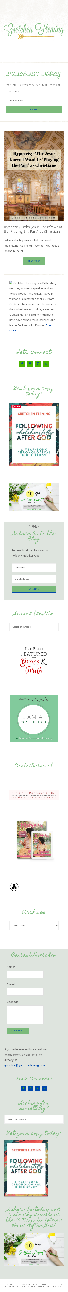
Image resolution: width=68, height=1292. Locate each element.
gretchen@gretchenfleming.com (24, 1065)
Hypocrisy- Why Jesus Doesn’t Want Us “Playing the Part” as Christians (33, 229)
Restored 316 (54, 1286)
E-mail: (11, 984)
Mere (31, 1286)
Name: (11, 966)
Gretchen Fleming (34, 30)
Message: (13, 1001)
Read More (34, 261)
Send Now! (17, 1031)
